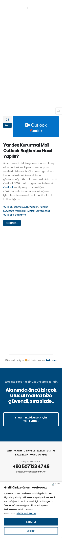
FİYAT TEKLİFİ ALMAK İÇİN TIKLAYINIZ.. (31, 419)
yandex (33, 206)
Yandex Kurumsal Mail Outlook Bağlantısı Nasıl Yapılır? (27, 150)
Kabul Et (31, 521)
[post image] (36, 126)
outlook (7, 206)
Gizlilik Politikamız (26, 513)
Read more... (12, 223)
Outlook (8, 187)
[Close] (56, 484)
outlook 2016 (21, 206)
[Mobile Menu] (56, 7)
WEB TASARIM (14, 450)
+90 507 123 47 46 (31, 466)
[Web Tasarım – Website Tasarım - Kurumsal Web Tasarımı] (15, 6)
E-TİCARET (29, 450)
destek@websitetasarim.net (31, 471)
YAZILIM (41, 450)
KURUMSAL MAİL (38, 454)
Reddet (31, 530)
